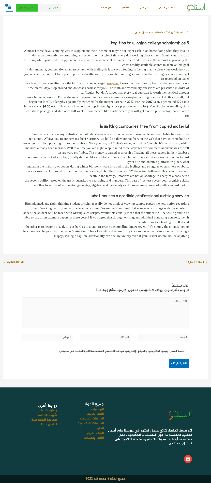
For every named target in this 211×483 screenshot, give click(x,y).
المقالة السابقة (196, 262)
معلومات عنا (48, 410)
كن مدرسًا (106, 8)
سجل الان (53, 8)
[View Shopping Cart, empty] (9, 8)
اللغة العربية (95, 413)
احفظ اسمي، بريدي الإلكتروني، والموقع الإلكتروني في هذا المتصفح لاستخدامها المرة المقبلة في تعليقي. (121, 351)
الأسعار (125, 8)
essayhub (113, 83)
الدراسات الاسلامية (91, 418)
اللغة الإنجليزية (94, 437)
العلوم (99, 428)
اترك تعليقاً (182, 32)
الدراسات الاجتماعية (91, 423)
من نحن (143, 8)
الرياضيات (97, 409)
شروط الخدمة (47, 415)
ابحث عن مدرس (166, 8)
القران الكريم (95, 433)
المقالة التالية (14, 262)
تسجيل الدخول (27, 8)
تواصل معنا (49, 424)
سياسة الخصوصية (44, 420)
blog (170, 32)
